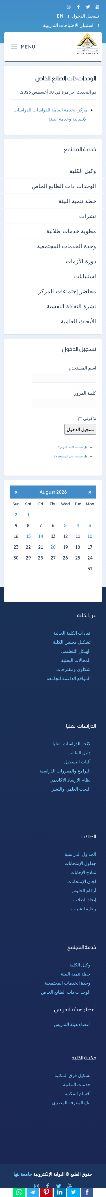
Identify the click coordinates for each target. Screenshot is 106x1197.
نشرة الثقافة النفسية (71, 306)
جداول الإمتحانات (80, 863)
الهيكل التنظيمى (75, 651)
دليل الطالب (79, 752)
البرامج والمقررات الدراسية (65, 771)
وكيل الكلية (83, 170)
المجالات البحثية (75, 660)
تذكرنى (89, 418)
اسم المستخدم (82, 368)
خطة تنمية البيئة (77, 200)
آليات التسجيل (77, 762)
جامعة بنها (23, 1174)
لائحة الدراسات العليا (71, 743)
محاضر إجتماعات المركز (67, 291)
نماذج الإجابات (83, 872)
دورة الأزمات (81, 261)
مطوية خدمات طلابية (71, 231)
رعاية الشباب (83, 908)
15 (28, 536)
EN (60, 16)
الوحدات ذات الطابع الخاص (64, 185)
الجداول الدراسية (80, 854)
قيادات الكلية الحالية (71, 633)
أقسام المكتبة (77, 1093)
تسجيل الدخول (85, 16)
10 (89, 536)
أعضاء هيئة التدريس (72, 1024)
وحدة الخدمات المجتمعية (66, 246)
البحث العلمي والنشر (71, 789)
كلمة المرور (85, 393)
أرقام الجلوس (83, 890)
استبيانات (85, 276)
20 (53, 547)
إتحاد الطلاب (84, 899)
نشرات (87, 215)
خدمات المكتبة (76, 1084)
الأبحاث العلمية (78, 321)
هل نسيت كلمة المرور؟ (73, 447)
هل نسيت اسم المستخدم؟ (71, 456)
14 (40, 536)
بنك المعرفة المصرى (71, 1102)
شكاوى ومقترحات (73, 669)
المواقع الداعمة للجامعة (68, 678)
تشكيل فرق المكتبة (72, 1075)
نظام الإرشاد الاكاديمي (69, 780)
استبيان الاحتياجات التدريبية (68, 25)
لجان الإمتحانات (81, 881)
